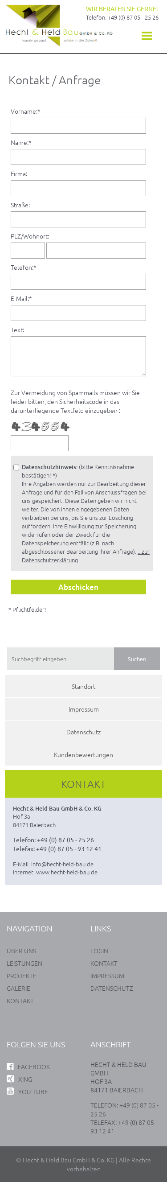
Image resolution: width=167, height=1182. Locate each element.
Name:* (21, 142)
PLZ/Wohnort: (30, 235)
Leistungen (24, 963)
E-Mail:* (21, 298)
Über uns (21, 950)
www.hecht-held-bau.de (67, 872)
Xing (25, 1079)
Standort (83, 686)
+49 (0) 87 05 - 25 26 (133, 17)
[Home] (59, 44)
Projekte (22, 975)
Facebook (34, 1066)
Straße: (20, 204)
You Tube (33, 1091)
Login (99, 950)
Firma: (19, 173)
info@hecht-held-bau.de (62, 864)
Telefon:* (24, 267)
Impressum (84, 708)
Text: (17, 329)
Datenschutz (83, 731)
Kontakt (20, 1000)
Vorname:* (26, 111)
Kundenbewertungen (83, 754)
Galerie (18, 988)
